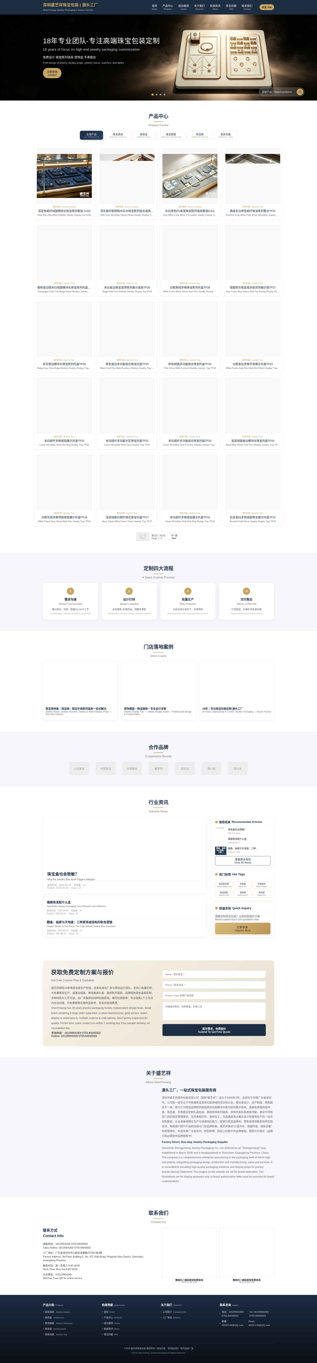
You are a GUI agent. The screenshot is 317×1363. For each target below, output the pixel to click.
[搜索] (300, 92)
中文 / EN (266, 7)
